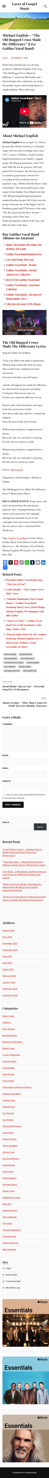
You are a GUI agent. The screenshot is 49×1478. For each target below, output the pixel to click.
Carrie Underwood (11, 1054)
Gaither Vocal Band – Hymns (21, 265)
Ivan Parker (7, 1119)
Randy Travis (8, 1191)
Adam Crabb (8, 1016)
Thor (5, 58)
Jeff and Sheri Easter (11, 1126)
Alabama (6, 1022)
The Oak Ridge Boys (11, 1230)
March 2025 (8, 969)
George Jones (8, 1100)
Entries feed (11, 1274)
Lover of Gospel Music (24, 6)
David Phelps (26, 654)
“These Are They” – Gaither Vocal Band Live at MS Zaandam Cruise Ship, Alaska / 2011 (24, 625)
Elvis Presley (8, 1080)
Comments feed (13, 1281)
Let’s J (9, 259)
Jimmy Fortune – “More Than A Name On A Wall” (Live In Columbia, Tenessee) (25, 704)
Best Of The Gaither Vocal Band (23, 279)
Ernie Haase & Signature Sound (16, 1087)
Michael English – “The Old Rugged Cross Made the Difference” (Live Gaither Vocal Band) (21, 42)
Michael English (12, 671)
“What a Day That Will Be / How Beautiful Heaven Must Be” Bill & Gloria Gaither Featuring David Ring (21, 887)
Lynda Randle (8, 1165)
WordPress (31, 1473)
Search (5, 822)
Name (6, 755)
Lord (31, 259)
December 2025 (9, 943)
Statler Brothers (9, 1210)
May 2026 (7, 937)
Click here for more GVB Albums (23, 304)
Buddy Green (8, 1048)
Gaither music (27, 658)
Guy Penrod (9, 667)
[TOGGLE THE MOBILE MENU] (4, 6)
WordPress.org (13, 1287)
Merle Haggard (9, 1178)
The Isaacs (7, 1223)
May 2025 (7, 956)
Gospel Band (33, 662)
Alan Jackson (8, 1029)
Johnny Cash (8, 1152)
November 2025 (10, 950)
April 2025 (7, 962)
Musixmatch (17, 469)
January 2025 (8, 982)
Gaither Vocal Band (18, 538)
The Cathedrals (9, 1217)
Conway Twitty (9, 1061)
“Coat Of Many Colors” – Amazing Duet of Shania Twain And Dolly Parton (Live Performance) (22, 852)
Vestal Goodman (10, 1242)
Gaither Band (10, 658)
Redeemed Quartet (11, 1197)
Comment (8, 724)
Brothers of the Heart (12, 1041)
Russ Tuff (6, 1204)
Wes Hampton (29, 671)
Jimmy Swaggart (10, 1145)
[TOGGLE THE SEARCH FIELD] (45, 6)
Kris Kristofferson (10, 1158)
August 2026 (8, 930)
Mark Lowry (25, 667)
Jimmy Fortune (9, 1139)
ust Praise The (20, 259)
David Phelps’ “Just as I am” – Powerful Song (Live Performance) (23, 688)
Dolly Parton (8, 1074)
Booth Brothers (9, 1035)
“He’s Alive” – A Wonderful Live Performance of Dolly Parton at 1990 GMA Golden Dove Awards (24, 874)
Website (6, 781)
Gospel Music (8, 1106)
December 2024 (9, 988)
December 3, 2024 (19, 58)
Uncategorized (9, 1236)
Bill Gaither (10, 654)
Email (6, 768)
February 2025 (9, 975)
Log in (8, 1268)
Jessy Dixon (8, 1132)
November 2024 (10, 995)
